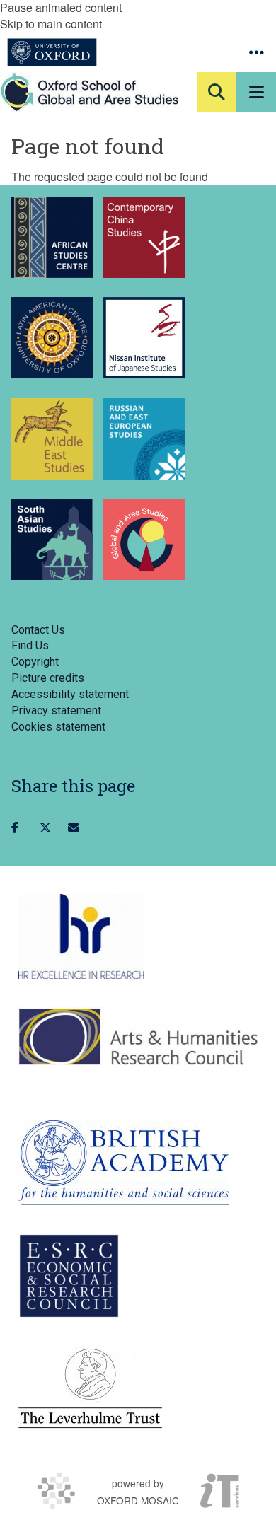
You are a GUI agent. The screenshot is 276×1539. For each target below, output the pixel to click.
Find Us (30, 645)
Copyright (35, 661)
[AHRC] (138, 1036)
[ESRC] (69, 1275)
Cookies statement (58, 726)
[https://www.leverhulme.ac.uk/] (90, 1389)
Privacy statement (56, 710)
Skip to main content (51, 24)
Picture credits (47, 678)
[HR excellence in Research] (81, 936)
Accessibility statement (70, 694)
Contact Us (38, 630)
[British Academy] (123, 1162)
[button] (256, 52)
